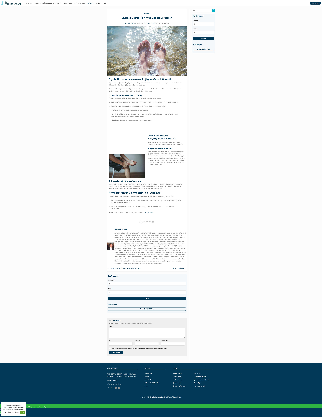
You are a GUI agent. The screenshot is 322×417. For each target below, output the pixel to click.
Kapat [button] (22, 412)
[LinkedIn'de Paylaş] (153, 222)
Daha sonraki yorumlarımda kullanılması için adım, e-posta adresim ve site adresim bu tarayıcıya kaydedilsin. (139, 348)
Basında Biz (148, 380)
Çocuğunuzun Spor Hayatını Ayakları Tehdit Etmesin (125, 268)
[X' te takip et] (113, 388)
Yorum (111, 326)
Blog (146, 386)
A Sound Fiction (176, 397)
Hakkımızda (148, 373)
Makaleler (91, 3)
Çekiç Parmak (177, 383)
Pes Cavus (197, 373)
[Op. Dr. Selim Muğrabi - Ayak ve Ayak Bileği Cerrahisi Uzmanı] (11, 3)
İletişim (105, 3)
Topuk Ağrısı (197, 383)
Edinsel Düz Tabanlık (179, 386)
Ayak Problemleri (79, 3)
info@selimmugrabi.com (114, 384)
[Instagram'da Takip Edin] (111, 388)
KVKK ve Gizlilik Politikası (152, 383)
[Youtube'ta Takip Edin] (119, 388)
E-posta (137, 341)
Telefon (110, 288)
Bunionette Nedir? (178, 268)
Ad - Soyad (111, 280)
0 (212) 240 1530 (112, 380)
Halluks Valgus (177, 373)
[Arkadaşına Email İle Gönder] (147, 222)
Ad (110, 341)
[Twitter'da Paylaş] (143, 222)
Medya (98, 3)
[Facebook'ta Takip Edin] (108, 388)
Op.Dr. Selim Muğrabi (130, 23)
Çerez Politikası (14, 412)
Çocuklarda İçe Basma (200, 377)
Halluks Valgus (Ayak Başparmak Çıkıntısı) (48, 3)
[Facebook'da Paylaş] (140, 222)
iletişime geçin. (149, 212)
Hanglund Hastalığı (199, 386)
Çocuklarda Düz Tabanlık (201, 380)
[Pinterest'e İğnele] (150, 222)
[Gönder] (213, 10)
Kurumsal (29, 3)
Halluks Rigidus (67, 3)
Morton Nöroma (177, 380)
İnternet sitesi (164, 341)
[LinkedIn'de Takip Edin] (116, 388)
